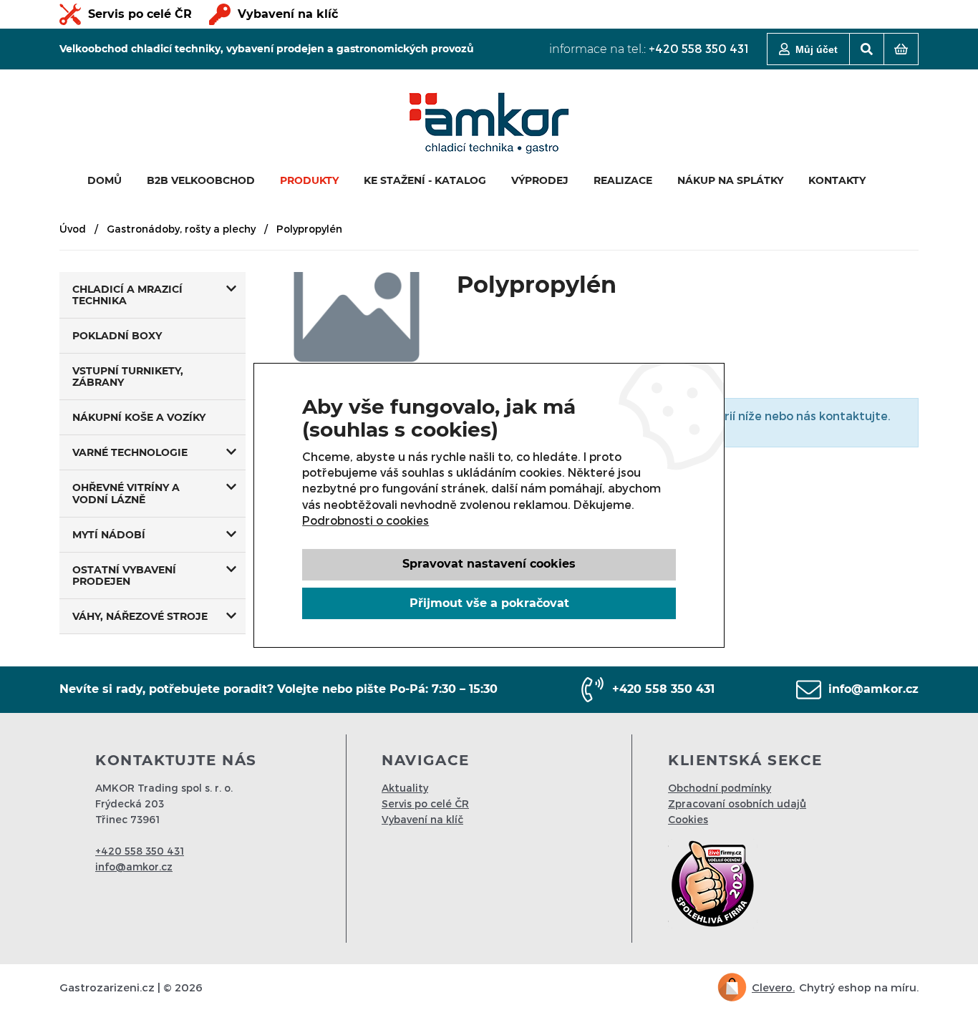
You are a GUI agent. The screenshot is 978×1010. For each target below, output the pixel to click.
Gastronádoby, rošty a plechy (181, 229)
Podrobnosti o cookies (365, 520)
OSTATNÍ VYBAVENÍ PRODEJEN (124, 575)
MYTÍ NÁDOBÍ (108, 534)
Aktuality (405, 788)
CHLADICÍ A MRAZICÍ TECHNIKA (127, 295)
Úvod (72, 229)
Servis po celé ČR (140, 14)
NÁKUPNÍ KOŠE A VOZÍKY (138, 417)
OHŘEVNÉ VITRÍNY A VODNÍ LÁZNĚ (126, 493)
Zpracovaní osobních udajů (737, 803)
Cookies (688, 819)
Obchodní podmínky (719, 788)
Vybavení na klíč (288, 14)
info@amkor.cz (873, 689)
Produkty (309, 180)
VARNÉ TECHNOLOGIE (130, 452)
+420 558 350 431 (699, 48)
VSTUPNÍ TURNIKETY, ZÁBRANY (127, 376)
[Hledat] (866, 49)
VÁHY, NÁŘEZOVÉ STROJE (140, 616)
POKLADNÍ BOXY (117, 335)
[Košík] (901, 49)
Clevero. (773, 987)
